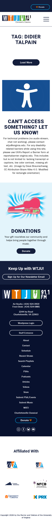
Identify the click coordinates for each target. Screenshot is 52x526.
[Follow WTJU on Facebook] (24, 429)
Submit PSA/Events (26, 397)
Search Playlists (26, 361)
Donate (41, 7)
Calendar (26, 366)
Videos (26, 386)
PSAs (26, 371)
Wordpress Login (26, 323)
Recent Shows (26, 355)
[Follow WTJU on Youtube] (33, 429)
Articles (26, 381)
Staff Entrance (26, 332)
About (26, 340)
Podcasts (26, 376)
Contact (26, 345)
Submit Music (26, 402)
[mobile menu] (46, 19)
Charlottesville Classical (26, 412)
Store (26, 392)
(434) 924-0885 (32, 306)
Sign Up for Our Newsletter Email (26, 276)
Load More (26, 62)
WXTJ (26, 407)
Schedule (26, 350)
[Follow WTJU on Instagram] (19, 429)
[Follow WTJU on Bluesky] (28, 429)
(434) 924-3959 (31, 303)
